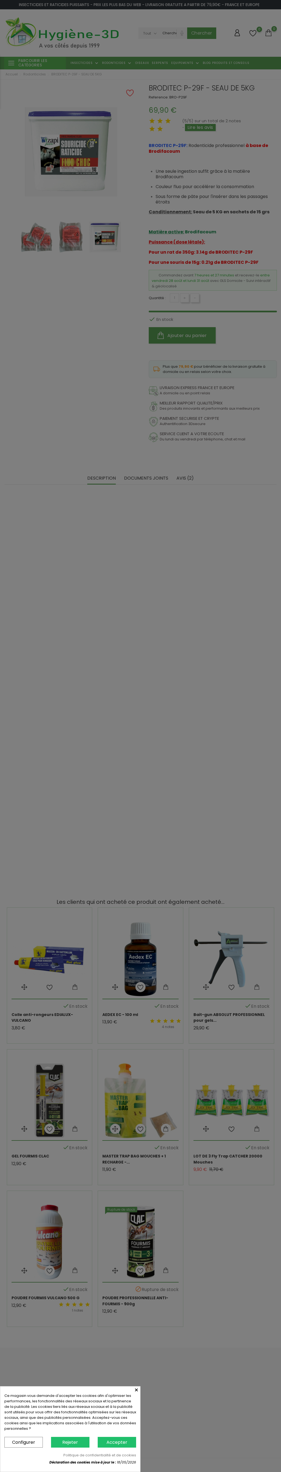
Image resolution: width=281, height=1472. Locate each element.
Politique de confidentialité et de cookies (99, 1455)
